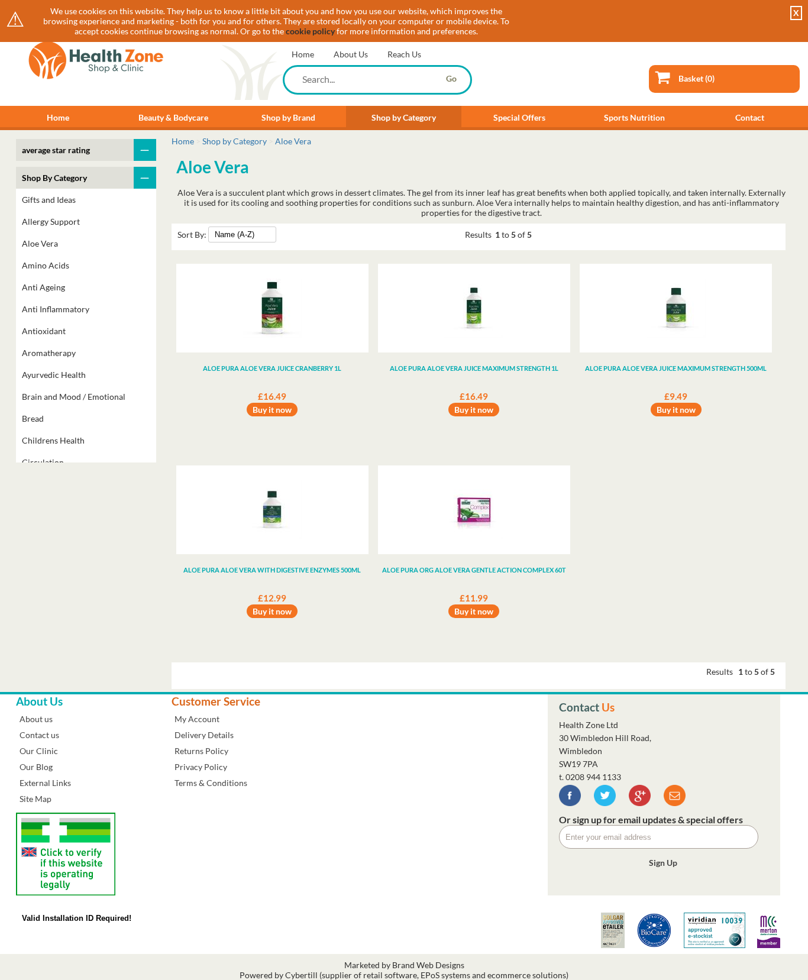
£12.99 (272, 598)
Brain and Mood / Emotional (73, 397)
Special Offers (519, 117)
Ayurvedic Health (54, 375)
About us (36, 719)
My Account (196, 719)
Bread (33, 418)
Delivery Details (204, 735)
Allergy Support (51, 221)
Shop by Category (403, 117)
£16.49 (272, 396)
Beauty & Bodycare (173, 117)
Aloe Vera (40, 243)
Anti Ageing (43, 287)
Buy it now (272, 410)
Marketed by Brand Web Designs (404, 965)
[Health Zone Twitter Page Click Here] (605, 803)
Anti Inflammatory (55, 309)
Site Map (35, 799)
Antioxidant (44, 331)
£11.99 (474, 598)
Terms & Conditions (210, 783)
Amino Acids (45, 265)
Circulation (43, 462)
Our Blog (36, 767)
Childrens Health (53, 440)
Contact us (39, 735)
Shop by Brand (288, 117)
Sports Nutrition (634, 117)
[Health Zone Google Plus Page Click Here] (640, 803)
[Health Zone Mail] (675, 803)
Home (303, 54)
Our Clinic (39, 751)
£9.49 (675, 396)
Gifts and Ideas (49, 200)
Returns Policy (201, 751)
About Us (351, 54)
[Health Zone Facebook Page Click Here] (570, 803)
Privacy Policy (200, 767)
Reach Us (404, 54)
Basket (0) (696, 78)
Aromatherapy (49, 353)
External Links (45, 783)
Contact (749, 117)
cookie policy (310, 31)
